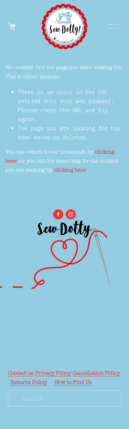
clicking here (70, 170)
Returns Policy (28, 382)
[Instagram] (71, 214)
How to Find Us (73, 382)
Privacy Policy (53, 373)
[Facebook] (58, 214)
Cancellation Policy (96, 373)
